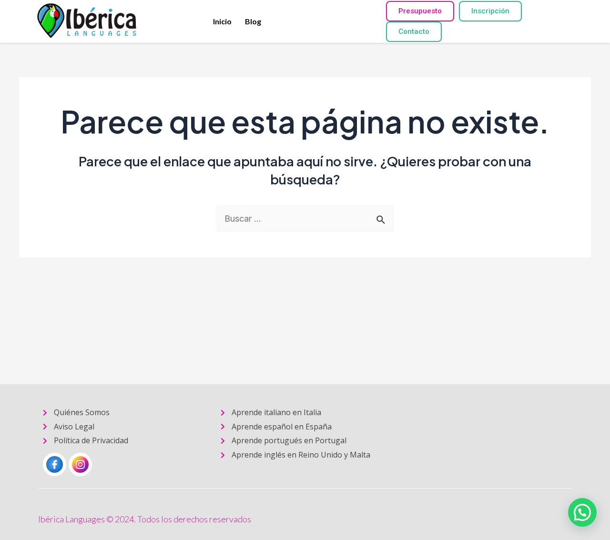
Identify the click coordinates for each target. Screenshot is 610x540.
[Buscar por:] (305, 219)
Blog (253, 21)
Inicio (222, 21)
